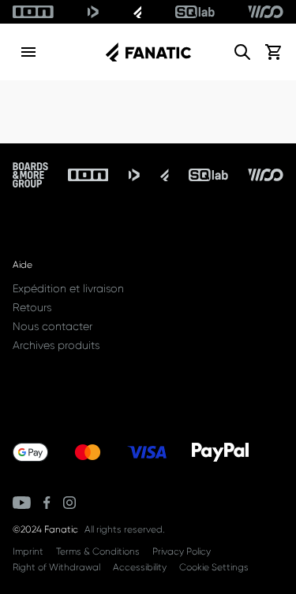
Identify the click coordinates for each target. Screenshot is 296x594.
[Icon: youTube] (22, 502)
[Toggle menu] (28, 52)
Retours (32, 307)
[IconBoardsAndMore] (30, 174)
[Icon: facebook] (47, 502)
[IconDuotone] (93, 12)
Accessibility (140, 567)
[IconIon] (33, 12)
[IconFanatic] (137, 12)
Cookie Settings (214, 567)
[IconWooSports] (265, 12)
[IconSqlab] (195, 12)
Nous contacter (52, 326)
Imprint (28, 551)
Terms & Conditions (98, 551)
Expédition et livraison (68, 288)
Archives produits (56, 345)
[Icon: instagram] (69, 502)
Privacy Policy (181, 551)
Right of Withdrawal (56, 567)
